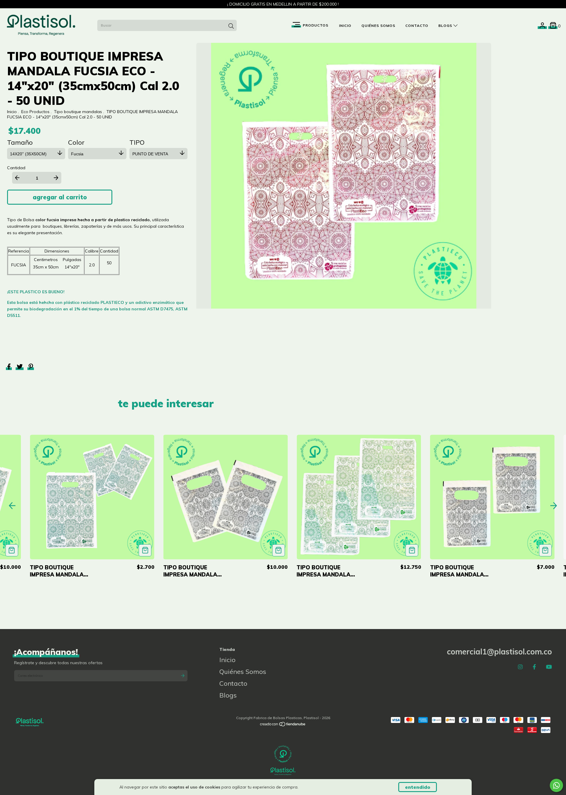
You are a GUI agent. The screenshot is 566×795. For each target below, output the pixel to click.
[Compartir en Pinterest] (31, 367)
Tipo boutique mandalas (78, 111)
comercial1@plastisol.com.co (499, 651)
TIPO (136, 142)
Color (76, 142)
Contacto (416, 25)
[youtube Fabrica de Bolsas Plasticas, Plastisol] (549, 667)
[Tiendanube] (283, 725)
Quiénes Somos (378, 25)
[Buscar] (231, 26)
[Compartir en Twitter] (20, 367)
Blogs (445, 25)
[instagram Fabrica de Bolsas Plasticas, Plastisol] (520, 667)
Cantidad (16, 167)
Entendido (417, 787)
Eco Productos (35, 111)
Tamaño (20, 142)
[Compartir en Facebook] (9, 367)
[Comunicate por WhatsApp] (556, 785)
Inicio (345, 25)
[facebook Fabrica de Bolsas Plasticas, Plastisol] (534, 667)
